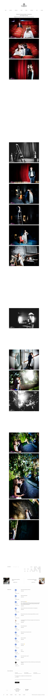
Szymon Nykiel (16, 652)
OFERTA (26, 10)
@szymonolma (26, 690)
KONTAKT (42, 10)
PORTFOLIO (16, 10)
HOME (5, 10)
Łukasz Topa (16, 628)
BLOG (37, 10)
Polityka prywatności (17, 690)
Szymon (15, 646)
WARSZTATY (31, 10)
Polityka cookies (17, 691)
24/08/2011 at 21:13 (17, 605)
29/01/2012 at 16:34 (17, 593)
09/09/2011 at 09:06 (17, 599)
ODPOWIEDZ (22, 609)
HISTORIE (11, 10)
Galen (15, 622)
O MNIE (21, 10)
